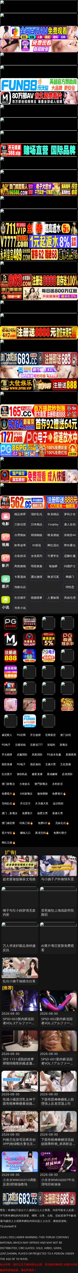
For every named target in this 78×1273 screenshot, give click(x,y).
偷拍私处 (22, 774)
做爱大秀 (42, 813)
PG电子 (6, 745)
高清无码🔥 (42, 833)
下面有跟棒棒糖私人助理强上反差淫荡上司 (57, 1101)
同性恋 (70, 587)
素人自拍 (70, 524)
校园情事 (36, 598)
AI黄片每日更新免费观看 (57, 947)
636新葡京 (26, 793)
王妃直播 (65, 764)
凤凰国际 (37, 754)
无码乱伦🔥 (9, 803)
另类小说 (20, 608)
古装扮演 (20, 556)
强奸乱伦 (36, 514)
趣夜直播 (37, 774)
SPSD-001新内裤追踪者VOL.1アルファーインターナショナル (57, 1063)
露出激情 (36, 577)
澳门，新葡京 (10, 813)
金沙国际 (58, 803)
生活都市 (20, 598)
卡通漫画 (20, 577)
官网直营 (50, 735)
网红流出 (53, 545)
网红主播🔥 (9, 842)
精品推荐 (20, 514)
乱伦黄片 (7, 774)
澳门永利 (65, 735)
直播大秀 (57, 813)
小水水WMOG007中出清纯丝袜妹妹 (58, 1182)
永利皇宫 (57, 784)
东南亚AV (70, 535)
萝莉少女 (70, 514)
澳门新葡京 (8, 784)
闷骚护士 (70, 566)
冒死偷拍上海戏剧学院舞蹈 (57, 912)
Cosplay (53, 524)
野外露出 (70, 545)
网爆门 (70, 577)
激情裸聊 (42, 793)
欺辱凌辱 (20, 545)
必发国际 (67, 774)
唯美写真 (53, 577)
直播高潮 (71, 754)
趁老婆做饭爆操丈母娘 (19, 879)
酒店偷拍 (35, 764)
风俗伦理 (70, 598)
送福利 (51, 745)
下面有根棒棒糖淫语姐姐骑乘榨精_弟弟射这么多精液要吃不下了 (57, 1143)
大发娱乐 (25, 784)
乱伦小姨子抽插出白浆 (19, 981)
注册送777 (36, 745)
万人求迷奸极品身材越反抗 (19, 947)
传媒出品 (20, 587)
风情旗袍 (20, 566)
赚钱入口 (25, 833)
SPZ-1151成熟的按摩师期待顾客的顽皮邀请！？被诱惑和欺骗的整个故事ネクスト (19, 1065)
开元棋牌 (35, 735)
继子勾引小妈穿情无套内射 (19, 912)
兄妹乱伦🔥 (62, 823)
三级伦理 (20, 524)
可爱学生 (53, 556)
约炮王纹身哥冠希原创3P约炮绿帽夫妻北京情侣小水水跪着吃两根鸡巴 (19, 1145)
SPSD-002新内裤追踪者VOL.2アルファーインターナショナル (57, 1023)
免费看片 (27, 813)
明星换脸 (36, 566)
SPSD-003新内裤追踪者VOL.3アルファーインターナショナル (19, 1023)
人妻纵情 (53, 598)
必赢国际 (22, 754)
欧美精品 (53, 514)
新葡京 (64, 745)
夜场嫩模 (52, 774)
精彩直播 (7, 764)
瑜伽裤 (53, 566)
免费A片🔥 (44, 823)
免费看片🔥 (9, 793)
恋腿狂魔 (70, 556)
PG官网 (21, 735)
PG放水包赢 (54, 754)
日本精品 (36, 524)
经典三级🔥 (26, 823)
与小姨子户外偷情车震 (57, 879)
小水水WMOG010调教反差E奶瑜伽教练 (19, 1182)
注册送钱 (20, 745)
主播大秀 (50, 764)
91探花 (36, 545)
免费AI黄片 (60, 833)
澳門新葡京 (41, 784)
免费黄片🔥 (59, 793)
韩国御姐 (36, 535)
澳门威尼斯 (8, 823)
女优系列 (36, 556)
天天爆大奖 (41, 803)
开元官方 (25, 803)
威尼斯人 (7, 735)
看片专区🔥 (9, 833)
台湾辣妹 (20, 535)
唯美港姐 (53, 535)
